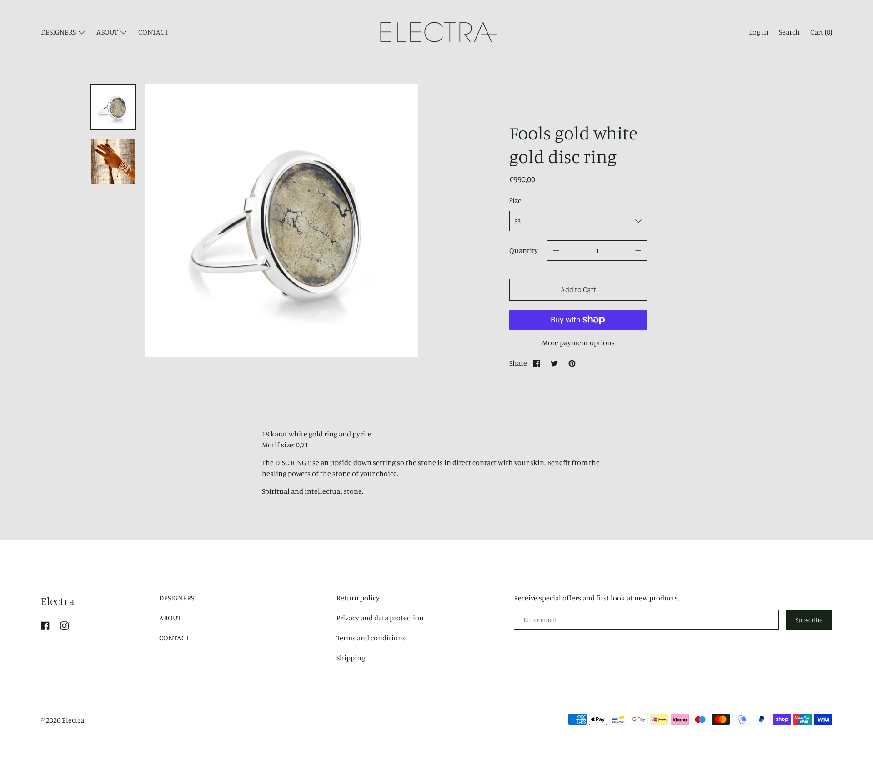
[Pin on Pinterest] (572, 363)
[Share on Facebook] (536, 363)
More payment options (578, 342)
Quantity (523, 250)
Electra (58, 601)
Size (515, 200)
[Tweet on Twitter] (554, 363)
